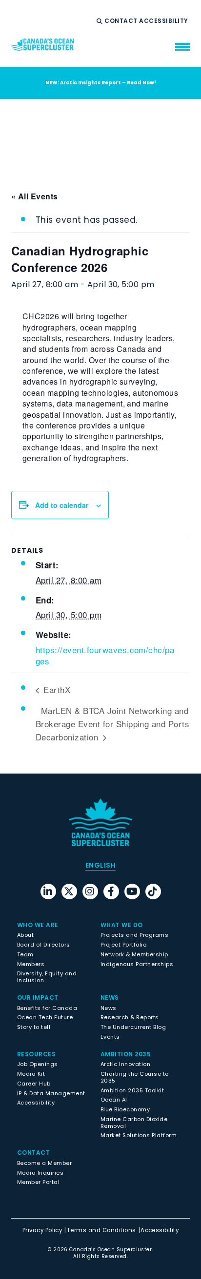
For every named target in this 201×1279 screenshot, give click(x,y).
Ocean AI (113, 1100)
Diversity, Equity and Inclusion (47, 976)
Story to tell (33, 1027)
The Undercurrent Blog (133, 1027)
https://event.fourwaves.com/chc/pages (105, 655)
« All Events (34, 196)
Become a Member (44, 1163)
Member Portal (38, 1182)
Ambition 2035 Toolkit (132, 1090)
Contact (121, 21)
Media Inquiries (40, 1173)
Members (30, 964)
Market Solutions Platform (138, 1135)
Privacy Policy (42, 1230)
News (108, 1008)
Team (25, 954)
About (25, 935)
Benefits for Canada (47, 1008)
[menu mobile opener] (182, 47)
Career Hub (34, 1083)
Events (110, 1037)
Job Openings (37, 1064)
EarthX (55, 689)
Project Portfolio (123, 945)
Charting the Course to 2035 (134, 1077)
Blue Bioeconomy (125, 1109)
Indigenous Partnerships (136, 964)
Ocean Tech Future (45, 1017)
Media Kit (31, 1074)
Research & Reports (129, 1017)
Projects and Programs (134, 935)
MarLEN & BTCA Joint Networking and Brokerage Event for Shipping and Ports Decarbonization (112, 723)
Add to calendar (61, 505)
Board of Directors (43, 945)
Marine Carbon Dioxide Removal (133, 1122)
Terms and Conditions (101, 1230)
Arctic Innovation (125, 1064)
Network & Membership (134, 954)
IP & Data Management (51, 1093)
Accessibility (164, 21)
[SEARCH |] (101, 21)
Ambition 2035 (125, 1054)
